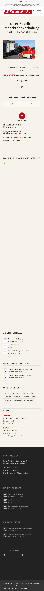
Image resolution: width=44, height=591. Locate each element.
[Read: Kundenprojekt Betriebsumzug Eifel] (5, 376)
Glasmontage (8, 396)
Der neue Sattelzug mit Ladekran (18, 351)
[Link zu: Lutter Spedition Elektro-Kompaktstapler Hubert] (31, 104)
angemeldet (15, 138)
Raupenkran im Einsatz (15, 339)
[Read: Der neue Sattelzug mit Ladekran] (5, 352)
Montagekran (8, 400)
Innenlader (17, 396)
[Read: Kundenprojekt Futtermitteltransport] (5, 370)
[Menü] (38, 11)
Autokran (7, 393)
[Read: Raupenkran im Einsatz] (5, 340)
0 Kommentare (24, 67)
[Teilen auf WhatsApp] (22, 87)
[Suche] (33, 11)
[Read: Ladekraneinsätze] (5, 346)
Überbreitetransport (28, 400)
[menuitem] (33, 11)
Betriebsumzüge (16, 393)
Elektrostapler (22, 75)
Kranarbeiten (25, 396)
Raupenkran (17, 400)
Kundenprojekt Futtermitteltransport (20, 369)
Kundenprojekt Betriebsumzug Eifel (19, 375)
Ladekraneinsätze (13, 345)
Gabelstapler (34, 75)
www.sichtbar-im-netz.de (10, 586)
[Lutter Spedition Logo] (18, 11)
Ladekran (33, 396)
